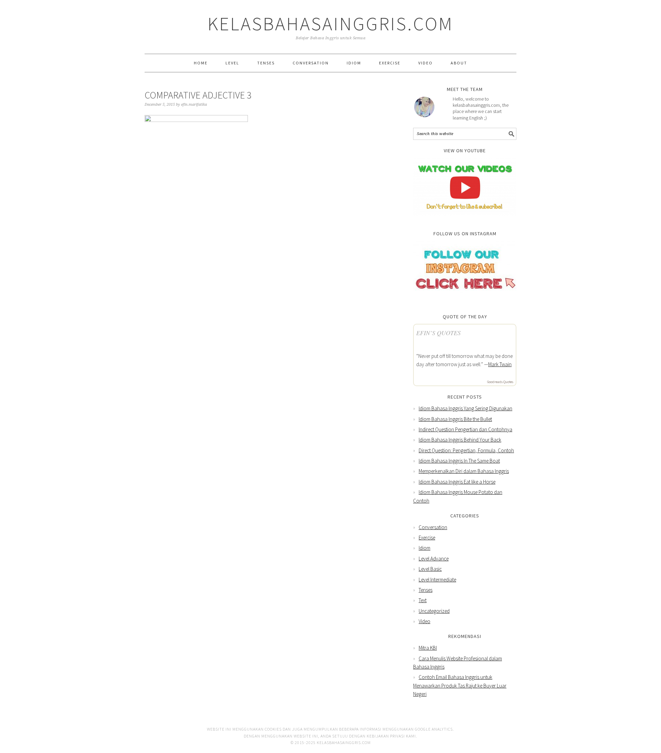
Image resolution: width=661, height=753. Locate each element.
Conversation (433, 527)
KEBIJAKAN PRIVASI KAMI (391, 736)
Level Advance (434, 558)
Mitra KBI (428, 647)
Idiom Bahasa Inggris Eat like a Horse (457, 481)
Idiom (424, 548)
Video (424, 621)
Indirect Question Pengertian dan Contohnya (465, 429)
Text (423, 600)
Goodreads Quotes (500, 382)
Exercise (427, 537)
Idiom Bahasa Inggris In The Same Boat (459, 460)
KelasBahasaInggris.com (330, 23)
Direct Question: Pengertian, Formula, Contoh (466, 450)
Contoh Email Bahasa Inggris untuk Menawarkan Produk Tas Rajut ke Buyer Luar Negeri (459, 685)
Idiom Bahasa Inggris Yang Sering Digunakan (465, 408)
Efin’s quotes (438, 333)
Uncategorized (434, 611)
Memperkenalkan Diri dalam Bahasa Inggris (464, 471)
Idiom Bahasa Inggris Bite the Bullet (455, 419)
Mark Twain (500, 364)
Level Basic (430, 569)
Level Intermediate (437, 579)
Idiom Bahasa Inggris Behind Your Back (460, 439)
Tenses (425, 590)
